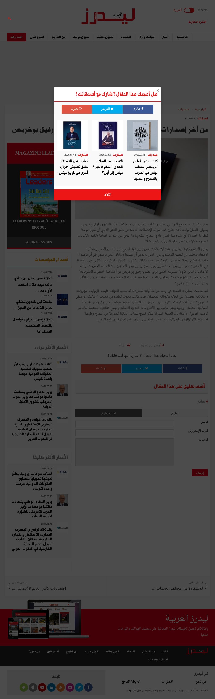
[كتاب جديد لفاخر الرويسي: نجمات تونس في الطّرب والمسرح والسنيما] (142, 136)
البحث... (68, 14)
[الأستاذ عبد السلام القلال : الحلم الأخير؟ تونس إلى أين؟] (107, 136)
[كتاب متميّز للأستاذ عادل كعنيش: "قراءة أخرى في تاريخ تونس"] (72, 136)
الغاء (107, 194)
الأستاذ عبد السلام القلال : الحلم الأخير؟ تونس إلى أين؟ (108, 167)
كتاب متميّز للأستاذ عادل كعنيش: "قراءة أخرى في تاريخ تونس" (73, 167)
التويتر (106, 109)
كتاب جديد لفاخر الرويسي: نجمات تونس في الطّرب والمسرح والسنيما (145, 170)
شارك (137, 109)
